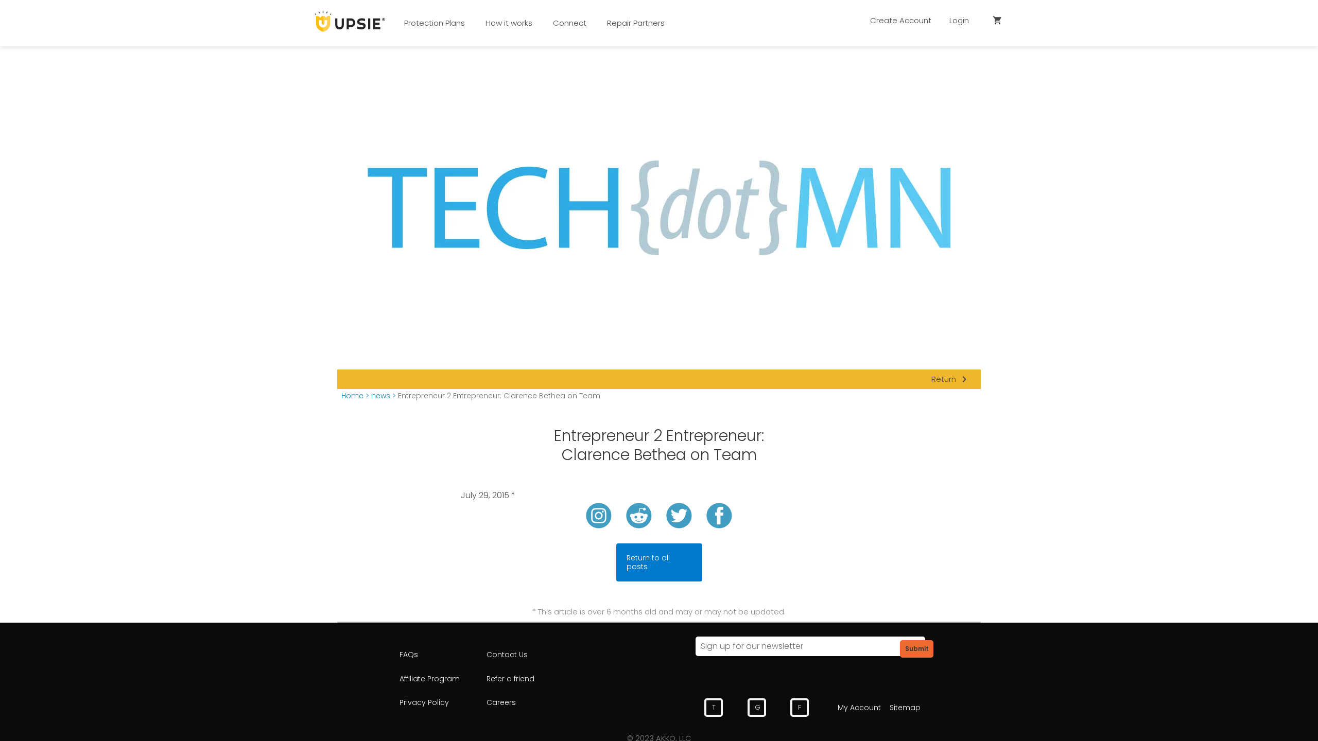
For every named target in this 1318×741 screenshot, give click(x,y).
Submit (917, 648)
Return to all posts (648, 562)
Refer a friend (510, 679)
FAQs (409, 654)
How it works (508, 22)
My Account (859, 707)
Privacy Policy (424, 702)
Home (352, 396)
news (380, 396)
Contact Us (507, 654)
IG (756, 707)
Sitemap (905, 707)
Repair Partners (636, 22)
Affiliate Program (430, 679)
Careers (501, 702)
